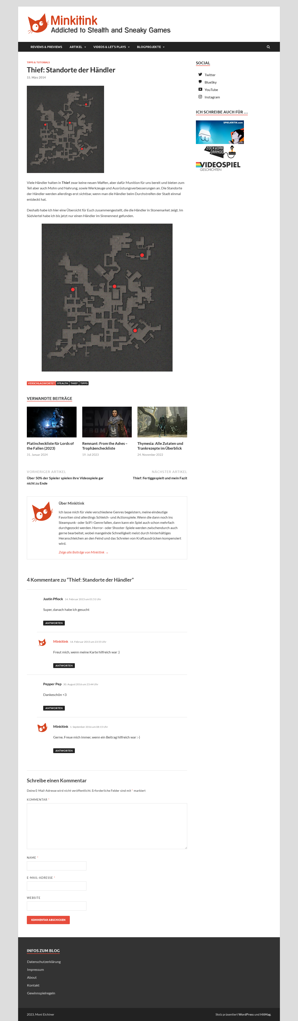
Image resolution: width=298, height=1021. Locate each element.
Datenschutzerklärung (44, 961)
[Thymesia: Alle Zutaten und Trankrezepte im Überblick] (162, 438)
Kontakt (33, 985)
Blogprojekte (149, 47)
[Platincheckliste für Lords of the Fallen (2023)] (52, 438)
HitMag (265, 1014)
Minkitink (60, 641)
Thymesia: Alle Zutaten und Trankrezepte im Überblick (160, 446)
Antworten (54, 623)
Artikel (76, 47)
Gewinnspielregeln (41, 993)
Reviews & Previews (46, 47)
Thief (74, 383)
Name (32, 857)
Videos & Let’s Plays (109, 47)
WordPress (246, 1014)
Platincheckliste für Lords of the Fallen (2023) (50, 446)
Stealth (62, 383)
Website (34, 897)
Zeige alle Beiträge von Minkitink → (84, 552)
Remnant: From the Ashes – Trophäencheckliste (105, 446)
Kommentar (38, 799)
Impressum (35, 969)
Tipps (83, 383)
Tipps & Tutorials (38, 62)
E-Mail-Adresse (41, 877)
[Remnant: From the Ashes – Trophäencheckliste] (107, 438)
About (32, 977)
